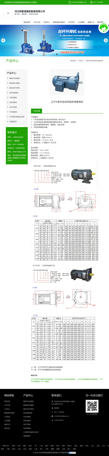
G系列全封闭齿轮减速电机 (94, 60)
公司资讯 (71, 22)
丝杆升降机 (13, 107)
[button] (52, 54)
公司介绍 (36, 22)
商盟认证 (90, 22)
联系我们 (100, 22)
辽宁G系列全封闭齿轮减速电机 (65, 379)
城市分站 (6, 446)
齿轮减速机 (13, 102)
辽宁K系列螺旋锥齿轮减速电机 (49, 369)
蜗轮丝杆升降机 (14, 88)
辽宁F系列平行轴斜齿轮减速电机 (50, 367)
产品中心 (46, 22)
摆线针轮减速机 (14, 78)
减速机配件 (13, 121)
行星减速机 (13, 97)
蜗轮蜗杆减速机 (59, 22)
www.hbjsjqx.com (19, 151)
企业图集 (81, 22)
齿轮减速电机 (13, 93)
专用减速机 (13, 112)
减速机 (40, 119)
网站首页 (27, 22)
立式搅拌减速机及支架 (16, 117)
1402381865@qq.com (79, 2)
